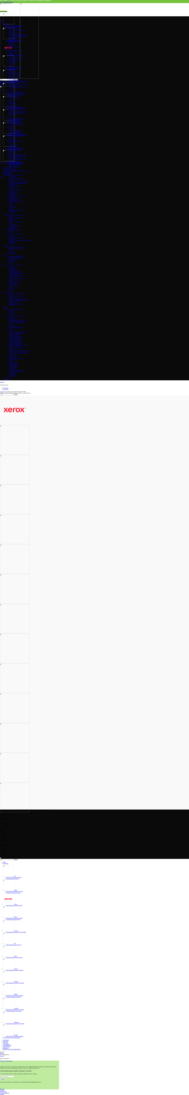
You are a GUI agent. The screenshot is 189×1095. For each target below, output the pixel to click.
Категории (2, 21)
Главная (2, 391)
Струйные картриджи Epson (13, 919)
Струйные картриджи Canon (13, 892)
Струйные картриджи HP (12, 878)
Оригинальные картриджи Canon (14, 891)
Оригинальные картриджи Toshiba (14, 1036)
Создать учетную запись (6, 1061)
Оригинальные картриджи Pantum (14, 970)
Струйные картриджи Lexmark (13, 1011)
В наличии (5, 389)
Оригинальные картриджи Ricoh (14, 957)
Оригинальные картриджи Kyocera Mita (16, 932)
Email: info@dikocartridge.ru (7, 2)
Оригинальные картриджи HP (13, 877)
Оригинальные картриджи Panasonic (15, 1023)
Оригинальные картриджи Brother (14, 995)
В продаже (5, 388)
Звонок (2, 176)
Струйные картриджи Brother (13, 997)
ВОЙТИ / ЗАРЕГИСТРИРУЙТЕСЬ (12, 1049)
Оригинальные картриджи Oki (13, 944)
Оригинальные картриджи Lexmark (15, 1009)
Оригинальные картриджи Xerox (14, 54)
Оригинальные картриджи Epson (14, 918)
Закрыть (2, 382)
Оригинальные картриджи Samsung (15, 983)
